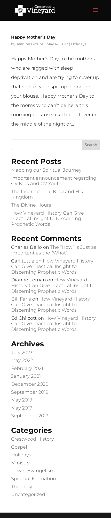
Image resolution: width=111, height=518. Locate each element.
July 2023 (22, 352)
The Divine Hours (31, 205)
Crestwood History (32, 439)
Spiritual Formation (33, 478)
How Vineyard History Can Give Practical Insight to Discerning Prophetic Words (47, 218)
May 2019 (21, 400)
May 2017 (21, 408)
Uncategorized (28, 494)
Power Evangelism (33, 470)
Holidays (78, 44)
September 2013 (29, 416)
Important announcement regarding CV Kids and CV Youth (53, 181)
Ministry (20, 463)
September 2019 (30, 392)
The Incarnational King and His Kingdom (47, 194)
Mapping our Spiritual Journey (46, 170)
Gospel (19, 447)
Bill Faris (21, 299)
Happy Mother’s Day (33, 37)
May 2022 (22, 360)
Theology (21, 487)
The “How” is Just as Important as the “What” (53, 250)
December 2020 (30, 384)
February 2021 (27, 368)
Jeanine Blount (29, 44)
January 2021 (26, 376)
